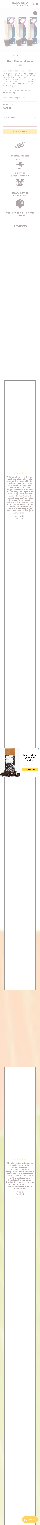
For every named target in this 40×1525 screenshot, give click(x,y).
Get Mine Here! (30, 770)
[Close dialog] (38, 749)
